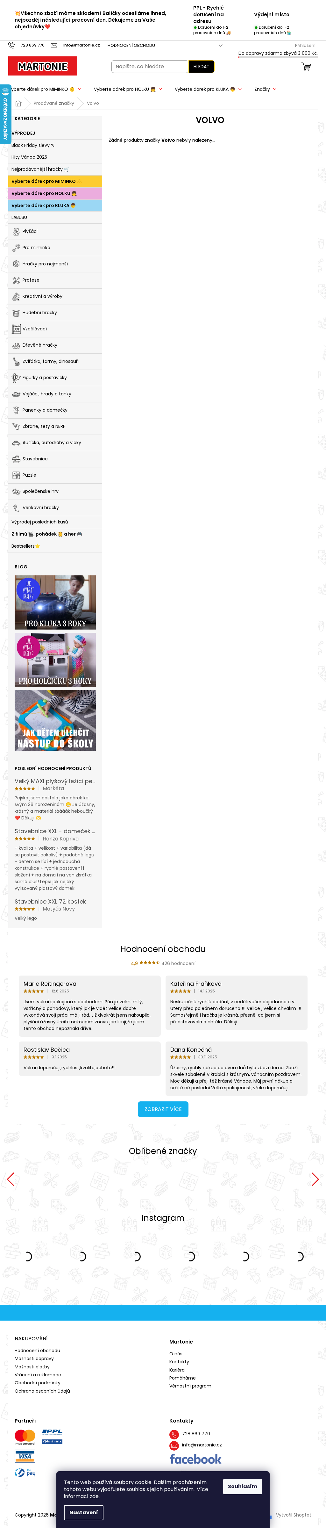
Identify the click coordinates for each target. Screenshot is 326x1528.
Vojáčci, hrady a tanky (47, 394)
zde (94, 1496)
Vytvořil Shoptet (293, 1515)
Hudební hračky (40, 312)
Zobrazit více (163, 1109)
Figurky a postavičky (45, 377)
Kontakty (179, 1362)
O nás (175, 1354)
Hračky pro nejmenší (45, 264)
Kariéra (177, 1370)
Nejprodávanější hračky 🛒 (40, 169)
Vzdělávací (35, 329)
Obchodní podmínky (37, 1383)
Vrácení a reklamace (38, 1375)
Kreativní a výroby (42, 296)
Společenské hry (41, 491)
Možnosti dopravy (34, 1358)
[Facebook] (195, 1459)
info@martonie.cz (202, 1445)
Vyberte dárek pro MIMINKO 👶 (46, 181)
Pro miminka (36, 247)
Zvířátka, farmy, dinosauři (51, 361)
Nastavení (83, 1512)
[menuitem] (45, 89)
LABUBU (19, 217)
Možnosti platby (32, 1367)
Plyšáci (30, 231)
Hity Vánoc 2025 (29, 157)
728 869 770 (196, 1434)
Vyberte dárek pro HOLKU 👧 (44, 193)
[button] (10, 1179)
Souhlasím (242, 1486)
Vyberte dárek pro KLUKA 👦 (43, 205)
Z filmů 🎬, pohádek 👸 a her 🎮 (46, 534)
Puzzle (29, 475)
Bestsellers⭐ (25, 546)
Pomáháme (182, 1378)
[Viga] (163, 1179)
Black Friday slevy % (32, 145)
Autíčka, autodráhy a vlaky (52, 442)
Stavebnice (35, 459)
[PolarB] (263, 1179)
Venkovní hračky (41, 507)
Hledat (201, 66)
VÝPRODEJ (23, 133)
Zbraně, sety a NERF (44, 426)
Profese (31, 280)
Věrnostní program (190, 1386)
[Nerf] (63, 1179)
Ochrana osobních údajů (42, 1391)
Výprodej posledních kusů (39, 522)
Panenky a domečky (45, 410)
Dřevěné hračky (40, 345)
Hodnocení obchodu (131, 45)
